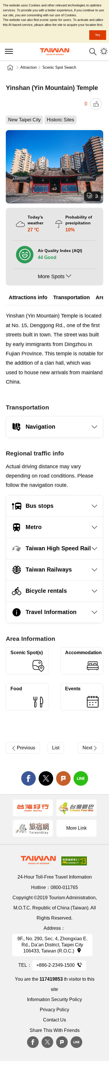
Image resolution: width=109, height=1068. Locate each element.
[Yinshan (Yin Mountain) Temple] (54, 166)
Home (10, 67)
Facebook (33, 1042)
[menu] (8, 51)
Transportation (71, 297)
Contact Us (54, 1019)
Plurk (63, 778)
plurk (62, 1042)
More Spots (51, 276)
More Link (76, 828)
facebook (28, 778)
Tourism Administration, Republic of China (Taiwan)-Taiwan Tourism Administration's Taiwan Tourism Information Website (54, 52)
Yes (97, 35)
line (81, 778)
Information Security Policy (54, 999)
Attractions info (28, 297)
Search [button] (93, 52)
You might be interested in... (104, 52)
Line (76, 1042)
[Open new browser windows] (32, 808)
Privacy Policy (54, 1009)
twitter (46, 778)
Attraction (28, 67)
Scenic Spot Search (59, 67)
